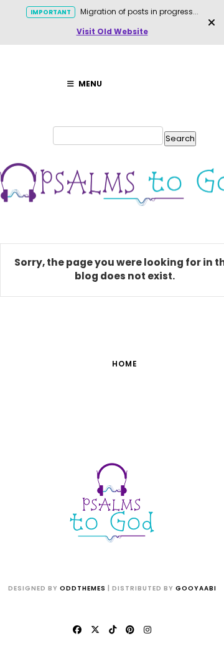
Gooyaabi (196, 588)
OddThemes (83, 588)
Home (125, 363)
